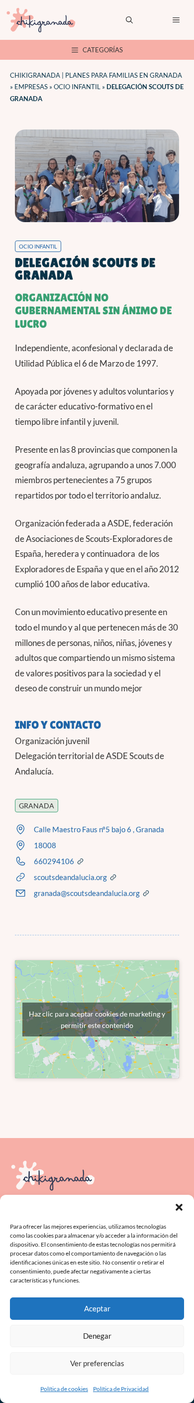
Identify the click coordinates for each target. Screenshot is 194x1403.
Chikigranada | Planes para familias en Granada (96, 75)
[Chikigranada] (41, 20)
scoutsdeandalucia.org (70, 877)
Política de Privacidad (121, 1389)
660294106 (54, 861)
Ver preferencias (97, 1363)
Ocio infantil (77, 87)
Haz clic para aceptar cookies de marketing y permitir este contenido (97, 1019)
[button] (179, 1207)
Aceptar (97, 1308)
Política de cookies (64, 1389)
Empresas (31, 87)
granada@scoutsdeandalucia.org (87, 893)
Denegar (97, 1335)
